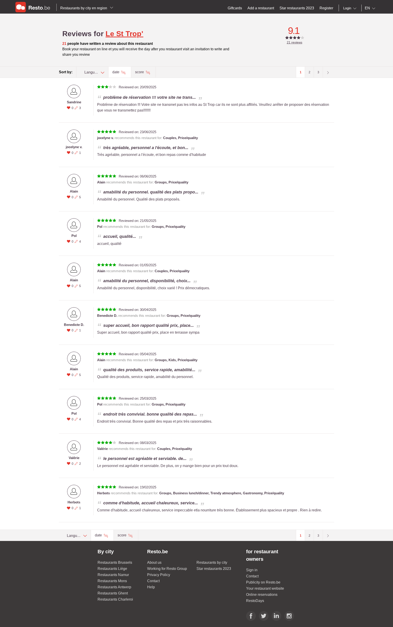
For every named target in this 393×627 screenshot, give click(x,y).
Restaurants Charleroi (115, 599)
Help (151, 587)
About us (154, 562)
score (140, 72)
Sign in (251, 570)
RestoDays (255, 601)
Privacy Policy (158, 575)
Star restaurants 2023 (213, 569)
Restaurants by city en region (84, 8)
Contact (153, 581)
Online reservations (261, 595)
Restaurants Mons (112, 581)
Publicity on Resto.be (263, 582)
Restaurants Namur (113, 575)
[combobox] (350, 8)
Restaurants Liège (112, 569)
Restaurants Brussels (115, 562)
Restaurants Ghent (113, 593)
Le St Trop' (124, 34)
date (116, 72)
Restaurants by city (211, 562)
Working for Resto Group (167, 569)
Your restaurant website (265, 588)
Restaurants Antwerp (114, 587)
